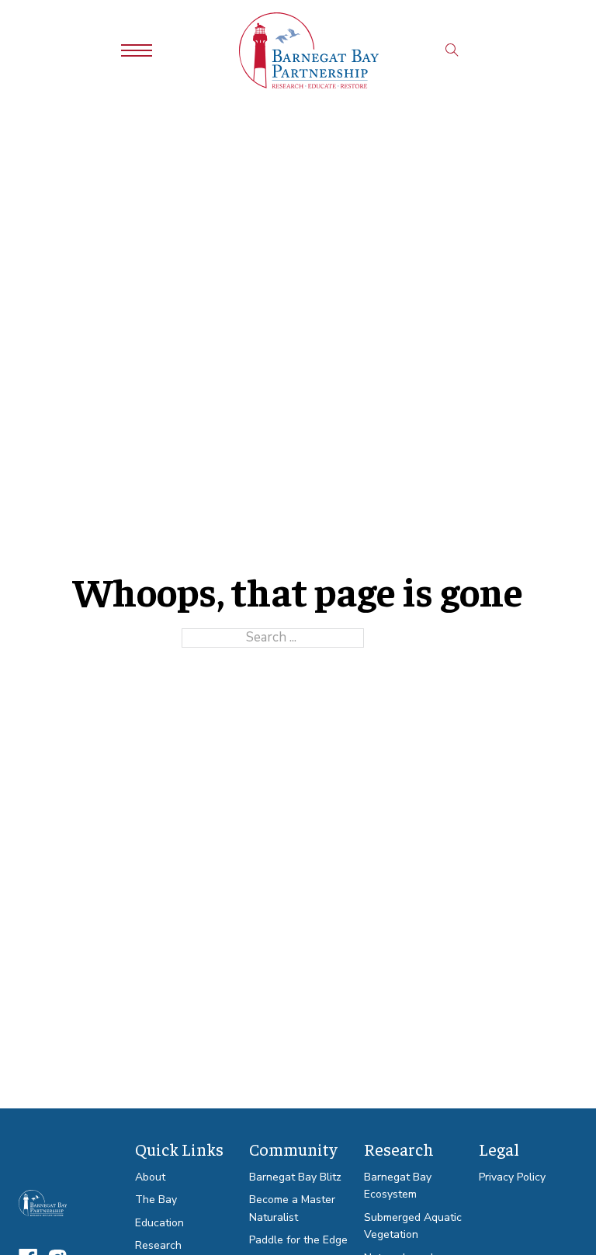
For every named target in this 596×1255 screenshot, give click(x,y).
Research (158, 1245)
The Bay (156, 1199)
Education (159, 1222)
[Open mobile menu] (136, 50)
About (150, 1177)
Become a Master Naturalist (292, 1208)
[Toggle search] (451, 50)
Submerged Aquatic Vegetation (413, 1226)
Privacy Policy (512, 1177)
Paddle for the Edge (298, 1240)
